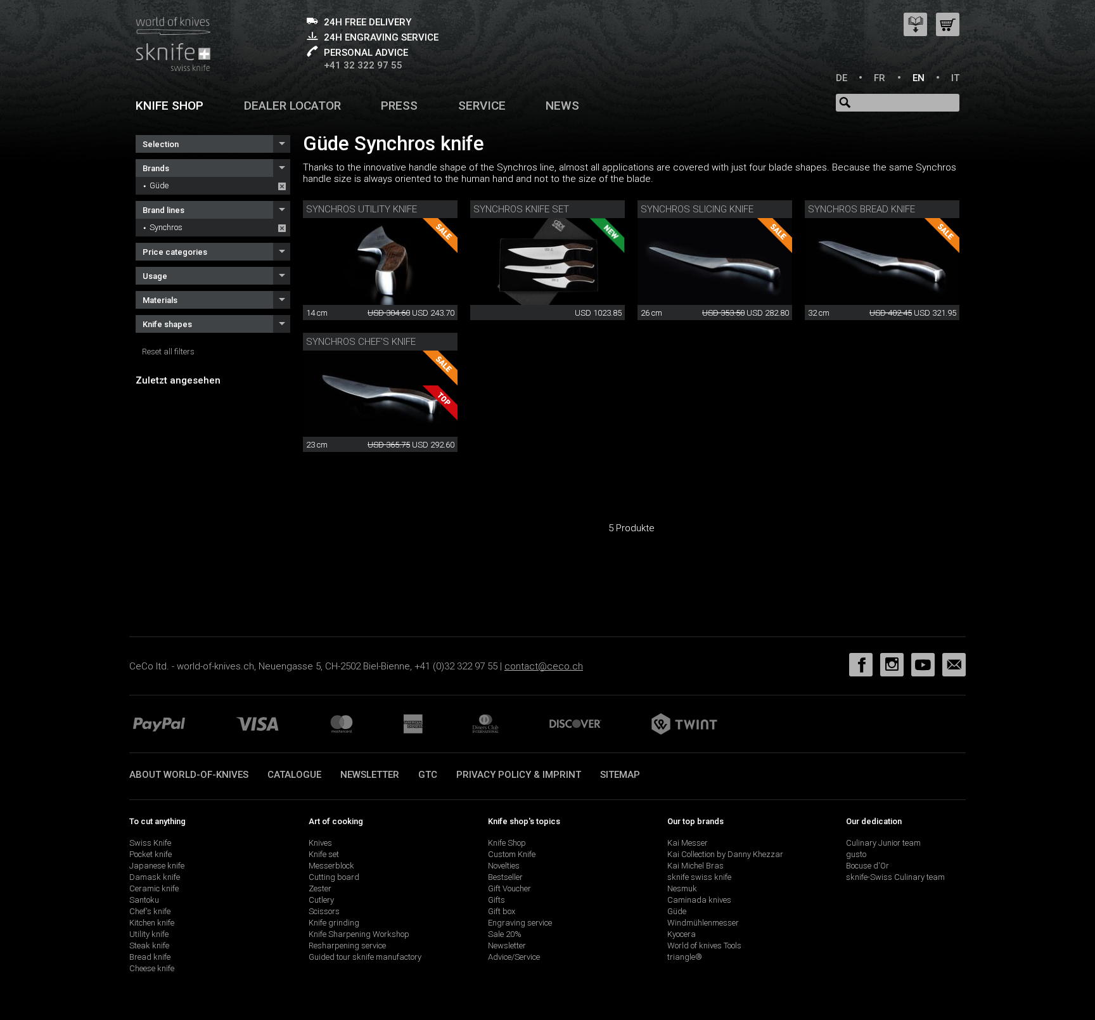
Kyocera (681, 934)
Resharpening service (347, 945)
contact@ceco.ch (543, 666)
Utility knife (149, 934)
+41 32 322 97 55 (363, 65)
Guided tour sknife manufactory (365, 957)
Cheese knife (151, 968)
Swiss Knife (150, 843)
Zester (320, 888)
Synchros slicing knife (697, 209)
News (562, 105)
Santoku (144, 900)
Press (399, 105)
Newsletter (369, 774)
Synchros (166, 227)
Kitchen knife (151, 922)
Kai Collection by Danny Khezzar (725, 854)
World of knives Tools (704, 945)
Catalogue (294, 774)
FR (879, 78)
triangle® (684, 957)
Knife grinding (334, 922)
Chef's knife (149, 911)
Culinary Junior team (883, 843)
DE (841, 78)
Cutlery (321, 900)
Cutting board (334, 877)
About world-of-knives (188, 774)
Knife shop (169, 105)
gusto (856, 854)
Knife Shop (507, 843)
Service (482, 105)
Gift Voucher (509, 888)
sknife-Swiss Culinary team (895, 877)
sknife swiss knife (699, 877)
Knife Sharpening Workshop (359, 934)
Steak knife (149, 945)
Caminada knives (699, 900)
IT (955, 78)
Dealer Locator (292, 105)
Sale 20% (505, 934)
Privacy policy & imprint (518, 774)
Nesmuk (682, 888)
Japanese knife (156, 865)
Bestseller (505, 877)
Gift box (501, 911)
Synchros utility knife (361, 209)
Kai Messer (687, 843)
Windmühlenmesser (703, 922)
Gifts (496, 900)
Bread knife (149, 957)
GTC (427, 774)
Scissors (324, 911)
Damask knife (154, 877)
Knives (320, 843)
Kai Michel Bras (695, 865)
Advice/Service (514, 957)
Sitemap (620, 774)
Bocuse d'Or (867, 865)
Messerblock (331, 865)
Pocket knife (150, 854)
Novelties (504, 865)
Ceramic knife (154, 888)
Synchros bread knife (861, 209)
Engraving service (520, 922)
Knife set (324, 854)
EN (918, 78)
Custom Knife (511, 854)
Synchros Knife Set (521, 209)
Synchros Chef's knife (361, 341)
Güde (159, 185)
